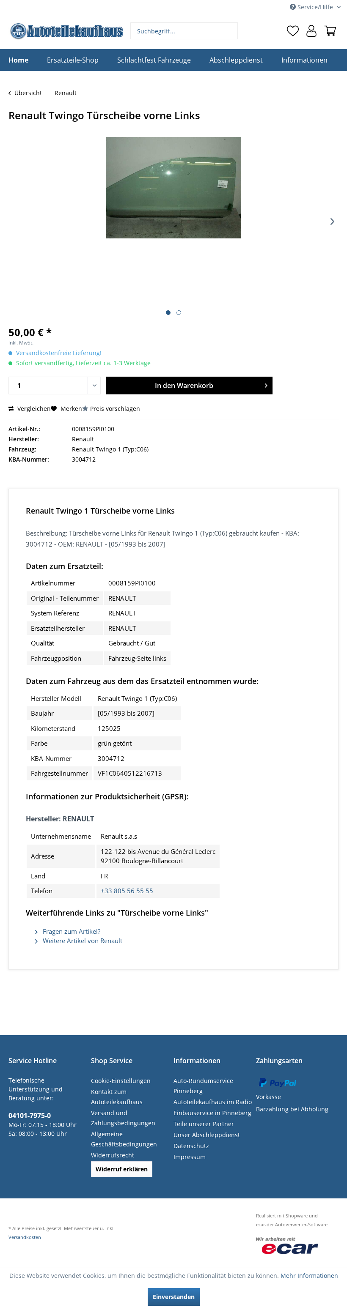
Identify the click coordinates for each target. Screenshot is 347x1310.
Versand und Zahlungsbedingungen (123, 1118)
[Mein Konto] (311, 30)
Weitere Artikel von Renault (81, 940)
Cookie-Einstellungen (121, 1081)
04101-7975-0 (29, 1115)
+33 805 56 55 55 (127, 890)
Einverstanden (174, 1297)
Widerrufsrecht (112, 1155)
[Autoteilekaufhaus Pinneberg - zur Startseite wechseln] (66, 31)
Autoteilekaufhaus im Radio (213, 1102)
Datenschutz (191, 1146)
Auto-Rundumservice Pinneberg (203, 1086)
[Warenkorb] (330, 30)
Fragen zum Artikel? (70, 931)
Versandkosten (24, 1237)
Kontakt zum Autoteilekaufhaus (117, 1097)
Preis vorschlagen (115, 409)
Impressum (190, 1157)
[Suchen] (230, 30)
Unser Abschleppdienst (207, 1135)
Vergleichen (33, 409)
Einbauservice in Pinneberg (212, 1113)
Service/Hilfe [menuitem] (315, 7)
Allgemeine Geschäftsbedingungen (124, 1139)
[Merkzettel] (292, 30)
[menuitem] (184, 30)
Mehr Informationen (309, 1276)
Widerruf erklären (122, 1169)
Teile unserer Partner (204, 1124)
